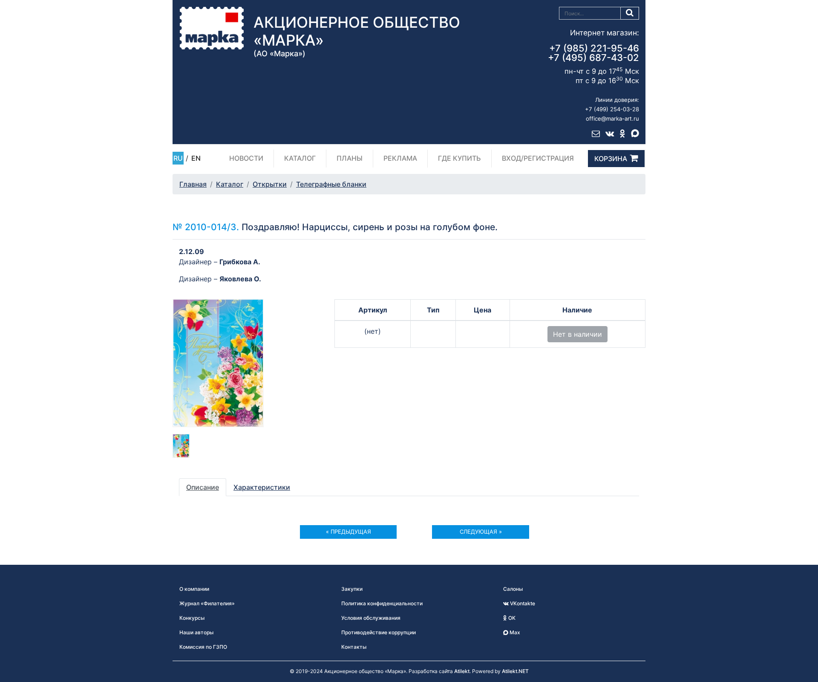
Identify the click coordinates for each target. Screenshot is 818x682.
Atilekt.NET (515, 671)
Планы (350, 158)
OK (511, 618)
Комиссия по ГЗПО (203, 647)
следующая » (481, 531)
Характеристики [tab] (261, 487)
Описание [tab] (202, 487)
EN (196, 158)
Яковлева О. (240, 279)
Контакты (353, 647)
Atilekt (461, 671)
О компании (194, 589)
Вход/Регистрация (538, 158)
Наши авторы (196, 632)
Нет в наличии (577, 334)
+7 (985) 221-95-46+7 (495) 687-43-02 (593, 53)
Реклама (400, 158)
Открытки (270, 184)
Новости (246, 158)
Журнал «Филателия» (207, 603)
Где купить (459, 158)
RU (178, 158)
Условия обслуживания (370, 618)
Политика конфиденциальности (382, 603)
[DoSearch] (630, 13)
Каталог (300, 158)
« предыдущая (348, 531)
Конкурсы (191, 618)
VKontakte (522, 603)
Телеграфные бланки (331, 184)
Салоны (513, 589)
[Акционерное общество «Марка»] (212, 27)
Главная (193, 184)
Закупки (352, 589)
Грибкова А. (239, 261)
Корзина (610, 158)
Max (514, 632)
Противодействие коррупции (378, 632)
